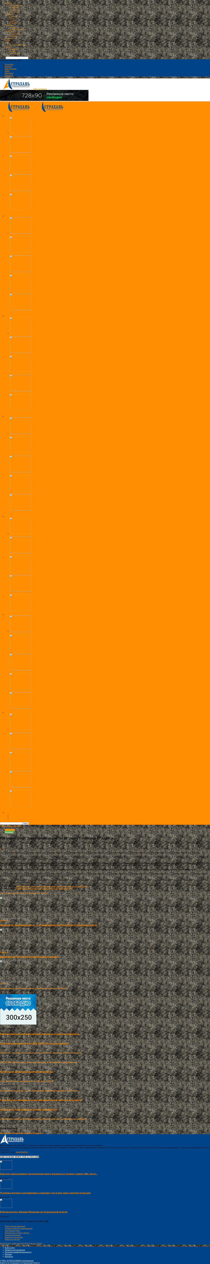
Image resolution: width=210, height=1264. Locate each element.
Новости (8, 3)
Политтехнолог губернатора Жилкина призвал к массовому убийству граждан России (52, 886)
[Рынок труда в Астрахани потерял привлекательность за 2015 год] (21, 491)
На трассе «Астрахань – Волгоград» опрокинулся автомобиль (35, 192)
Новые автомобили (18, 45)
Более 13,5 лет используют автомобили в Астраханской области (36, 770)
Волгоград (14, 7)
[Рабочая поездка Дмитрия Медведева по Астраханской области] (21, 333)
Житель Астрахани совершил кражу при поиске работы (33, 593)
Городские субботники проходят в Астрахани (29, 135)
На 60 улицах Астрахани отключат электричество (26, 1071)
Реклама (13, 36)
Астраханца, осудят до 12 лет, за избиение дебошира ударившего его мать (39, 1090)
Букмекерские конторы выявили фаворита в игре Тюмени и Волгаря (38, 691)
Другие (8, 47)
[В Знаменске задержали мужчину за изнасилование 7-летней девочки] (21, 552)
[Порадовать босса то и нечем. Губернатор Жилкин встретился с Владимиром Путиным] (21, 390)
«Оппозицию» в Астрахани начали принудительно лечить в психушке (39, 374)
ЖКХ (12, 18)
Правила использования (15, 1250)
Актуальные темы (12, 1231)
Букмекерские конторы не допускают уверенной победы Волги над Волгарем (42, 653)
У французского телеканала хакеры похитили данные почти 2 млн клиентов (41, 1100)
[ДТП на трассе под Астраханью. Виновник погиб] (21, 209)
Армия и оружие (17, 29)
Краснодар (14, 12)
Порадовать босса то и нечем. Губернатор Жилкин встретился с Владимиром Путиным (46, 393)
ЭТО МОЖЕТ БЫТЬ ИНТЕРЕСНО (16, 893)
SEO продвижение (26, 1261)
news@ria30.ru (22, 1152)
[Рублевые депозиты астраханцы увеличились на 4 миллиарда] (21, 433)
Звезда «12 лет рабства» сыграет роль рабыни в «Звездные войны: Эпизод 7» (41, 1052)
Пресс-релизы (10, 69)
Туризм (13, 21)
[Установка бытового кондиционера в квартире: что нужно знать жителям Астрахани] (6, 1188)
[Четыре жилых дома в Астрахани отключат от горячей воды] (21, 309)
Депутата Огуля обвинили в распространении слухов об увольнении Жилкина (42, 412)
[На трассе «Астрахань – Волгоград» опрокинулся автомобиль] (21, 190)
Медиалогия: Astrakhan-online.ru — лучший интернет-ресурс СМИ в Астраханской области (48, 925)
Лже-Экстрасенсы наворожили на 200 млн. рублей (26, 1081)
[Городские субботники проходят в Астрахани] (21, 133)
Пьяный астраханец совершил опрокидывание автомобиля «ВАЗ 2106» (39, 574)
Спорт (7, 40)
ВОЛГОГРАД (5, 1244)
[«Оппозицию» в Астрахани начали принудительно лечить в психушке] (21, 371)
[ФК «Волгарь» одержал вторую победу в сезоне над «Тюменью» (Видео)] (21, 670)
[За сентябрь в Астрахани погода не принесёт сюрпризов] (21, 271)
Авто (7, 42)
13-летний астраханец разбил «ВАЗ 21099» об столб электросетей (34, 1043)
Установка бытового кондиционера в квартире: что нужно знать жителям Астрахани (45, 1193)
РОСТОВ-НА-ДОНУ (33, 1244)
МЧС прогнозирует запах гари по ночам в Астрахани (32, 293)
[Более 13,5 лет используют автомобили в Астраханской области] (21, 768)
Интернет (18, 826)
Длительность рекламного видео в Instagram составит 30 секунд (34, 988)
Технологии (15, 53)
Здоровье (13, 23)
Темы (7, 71)
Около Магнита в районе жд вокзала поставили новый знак (34, 808)
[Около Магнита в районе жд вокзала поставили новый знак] (21, 806)
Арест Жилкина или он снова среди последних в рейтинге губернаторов (40, 354)
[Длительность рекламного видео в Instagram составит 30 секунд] (14, 981)
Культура (13, 49)
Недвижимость (16, 34)
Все (11, 214)
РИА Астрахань (6, 826)
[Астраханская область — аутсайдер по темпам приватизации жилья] (21, 171)
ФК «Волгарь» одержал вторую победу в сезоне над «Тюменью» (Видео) (40, 672)
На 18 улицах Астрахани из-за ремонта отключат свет (28, 1109)
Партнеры (9, 73)
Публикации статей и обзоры (17, 1233)
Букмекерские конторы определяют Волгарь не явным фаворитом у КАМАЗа (42, 633)
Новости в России (12, 1239)
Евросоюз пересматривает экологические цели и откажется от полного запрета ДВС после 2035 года (52, 731)
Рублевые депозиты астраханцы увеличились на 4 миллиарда (35, 435)
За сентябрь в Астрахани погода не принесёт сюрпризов (33, 273)
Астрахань (14, 10)
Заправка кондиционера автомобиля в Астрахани (20, 1133)
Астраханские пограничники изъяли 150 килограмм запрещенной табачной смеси (44, 154)
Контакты (9, 75)
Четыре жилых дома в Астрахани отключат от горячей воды (35, 312)
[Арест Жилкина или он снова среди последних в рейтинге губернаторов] (21, 352)
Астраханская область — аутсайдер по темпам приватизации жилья (38, 173)
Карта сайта (10, 1248)
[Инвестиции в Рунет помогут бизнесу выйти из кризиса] (14, 950)
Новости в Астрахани (14, 1237)
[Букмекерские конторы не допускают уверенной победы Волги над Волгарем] (21, 650)
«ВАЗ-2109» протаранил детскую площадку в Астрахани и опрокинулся (38, 1062)
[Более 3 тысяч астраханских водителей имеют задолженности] (21, 748)
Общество (9, 14)
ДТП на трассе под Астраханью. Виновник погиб (30, 212)
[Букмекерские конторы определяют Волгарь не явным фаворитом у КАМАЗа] (21, 631)
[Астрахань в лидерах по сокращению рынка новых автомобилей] (21, 787)
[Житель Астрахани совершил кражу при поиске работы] (21, 591)
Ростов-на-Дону (16, 5)
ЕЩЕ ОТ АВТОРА (40, 893)
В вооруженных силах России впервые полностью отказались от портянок (39, 1033)
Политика (9, 25)
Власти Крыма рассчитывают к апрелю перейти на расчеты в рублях (44, 888)
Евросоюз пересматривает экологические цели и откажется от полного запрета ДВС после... (48, 1174)
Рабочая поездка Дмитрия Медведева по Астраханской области (36, 335)
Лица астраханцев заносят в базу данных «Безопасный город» (35, 254)
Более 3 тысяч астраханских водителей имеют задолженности (35, 751)
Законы (13, 27)
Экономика (9, 31)
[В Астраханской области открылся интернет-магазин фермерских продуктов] (21, 471)
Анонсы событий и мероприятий (18, 1228)
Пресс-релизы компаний (15, 1226)
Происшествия (11, 38)
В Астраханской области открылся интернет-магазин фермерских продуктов (42, 474)
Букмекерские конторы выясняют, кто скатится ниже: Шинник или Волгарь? (42, 710)
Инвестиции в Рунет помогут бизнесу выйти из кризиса (29, 956)
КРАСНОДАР (18, 1244)
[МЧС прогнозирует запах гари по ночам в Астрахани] (21, 290)
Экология (14, 16)
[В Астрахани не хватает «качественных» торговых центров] (21, 510)
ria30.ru (3, 1038)
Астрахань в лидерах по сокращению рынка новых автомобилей (37, 789)
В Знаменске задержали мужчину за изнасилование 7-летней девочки (39, 555)
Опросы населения (13, 1235)
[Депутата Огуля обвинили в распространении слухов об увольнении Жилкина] (21, 410)
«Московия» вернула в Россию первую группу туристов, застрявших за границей (43, 1118)
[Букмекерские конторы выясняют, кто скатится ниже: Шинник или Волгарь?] (21, 708)
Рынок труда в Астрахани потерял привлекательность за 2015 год (37, 493)
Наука (12, 51)
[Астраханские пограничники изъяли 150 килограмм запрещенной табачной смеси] (21, 152)
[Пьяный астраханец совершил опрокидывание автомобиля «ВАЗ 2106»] (21, 572)
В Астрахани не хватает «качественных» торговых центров (34, 512)
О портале (9, 64)
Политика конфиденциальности (18, 1252)
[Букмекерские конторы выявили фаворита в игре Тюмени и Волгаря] (21, 689)
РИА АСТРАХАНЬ (10, 1261)
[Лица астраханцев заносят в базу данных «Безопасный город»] (21, 252)
